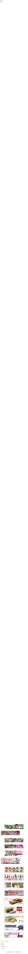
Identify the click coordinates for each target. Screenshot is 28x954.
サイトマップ (3, 948)
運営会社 (2, 944)
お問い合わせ (3, 946)
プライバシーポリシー (5, 941)
